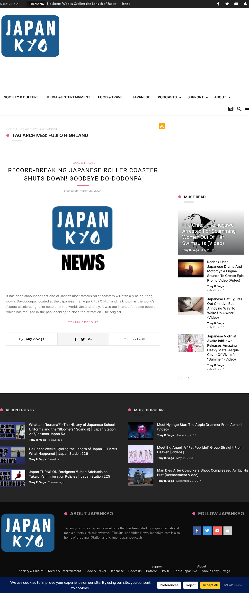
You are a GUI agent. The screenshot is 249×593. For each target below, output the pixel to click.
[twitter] (83, 339)
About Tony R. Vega (216, 571)
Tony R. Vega (34, 339)
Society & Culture (31, 571)
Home (10, 129)
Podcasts (135, 571)
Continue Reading (83, 322)
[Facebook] (218, 4)
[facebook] (76, 339)
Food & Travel (83, 162)
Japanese (117, 571)
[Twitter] (227, 4)
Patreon (152, 571)
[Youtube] (236, 4)
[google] (90, 339)
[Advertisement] (160, 52)
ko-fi (165, 571)
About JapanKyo (185, 571)
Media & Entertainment (64, 571)
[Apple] (245, 4)
